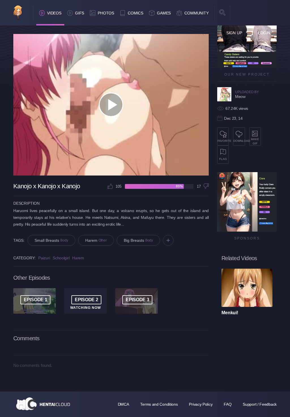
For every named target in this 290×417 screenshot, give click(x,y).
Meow (240, 96)
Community (196, 13)
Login (264, 33)
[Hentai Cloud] (18, 13)
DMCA (123, 404)
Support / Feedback (260, 404)
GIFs (79, 13)
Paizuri (44, 258)
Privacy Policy (200, 404)
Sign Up (234, 33)
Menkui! (229, 312)
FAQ (227, 404)
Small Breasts (51, 240)
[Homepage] (43, 403)
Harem (96, 240)
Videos (54, 13)
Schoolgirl (61, 258)
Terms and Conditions (159, 404)
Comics (135, 13)
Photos (106, 13)
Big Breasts (138, 240)
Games (164, 13)
